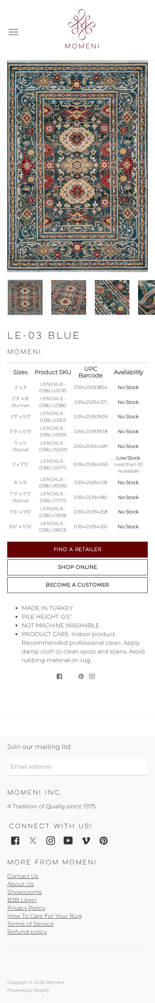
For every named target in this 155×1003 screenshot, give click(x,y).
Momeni (55, 982)
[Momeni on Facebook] (15, 840)
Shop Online (77, 567)
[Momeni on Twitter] (33, 840)
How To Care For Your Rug (44, 916)
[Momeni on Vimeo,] (86, 840)
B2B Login (22, 900)
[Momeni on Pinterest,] (103, 840)
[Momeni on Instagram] (50, 840)
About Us (20, 884)
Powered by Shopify (28, 990)
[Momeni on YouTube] (68, 840)
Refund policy (27, 931)
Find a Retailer (78, 549)
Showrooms (24, 892)
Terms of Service (30, 924)
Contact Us (23, 876)
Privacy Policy (26, 908)
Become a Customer (77, 584)
